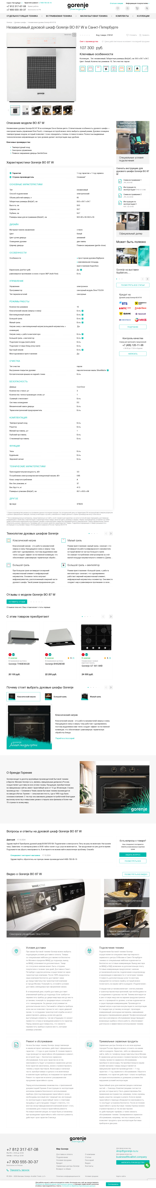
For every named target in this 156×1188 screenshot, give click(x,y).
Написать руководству (132, 1162)
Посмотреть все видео (136, 874)
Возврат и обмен (63, 1169)
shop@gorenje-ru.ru (127, 1151)
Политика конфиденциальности (68, 1176)
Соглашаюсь (113, 1184)
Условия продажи (63, 1160)
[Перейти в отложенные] (117, 8)
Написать (132, 354)
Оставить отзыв (17, 602)
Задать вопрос (132, 855)
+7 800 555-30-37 (16, 9)
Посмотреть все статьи (133, 285)
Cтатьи (88, 1157)
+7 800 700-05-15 (45, 3)
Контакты (89, 1166)
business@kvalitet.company (131, 1157)
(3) (110, 658)
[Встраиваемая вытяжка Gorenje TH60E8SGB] (23, 637)
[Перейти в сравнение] (127, 8)
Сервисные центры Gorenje (67, 1166)
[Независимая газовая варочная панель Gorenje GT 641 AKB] (96, 637)
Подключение (62, 1157)
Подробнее (132, 327)
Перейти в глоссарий (64, 738)
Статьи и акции (116, 3)
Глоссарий (89, 1160)
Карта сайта (121, 1176)
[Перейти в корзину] (137, 8)
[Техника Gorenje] (78, 6)
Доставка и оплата (64, 1154)
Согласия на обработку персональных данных (78, 1186)
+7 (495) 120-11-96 (132, 345)
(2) (73, 658)
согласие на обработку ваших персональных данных (54, 1184)
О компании (90, 1154)
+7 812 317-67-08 (16, 6)
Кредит (59, 1163)
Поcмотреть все (133, 861)
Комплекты (122, 16)
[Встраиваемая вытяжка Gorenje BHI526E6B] (59, 637)
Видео (88, 1163)
